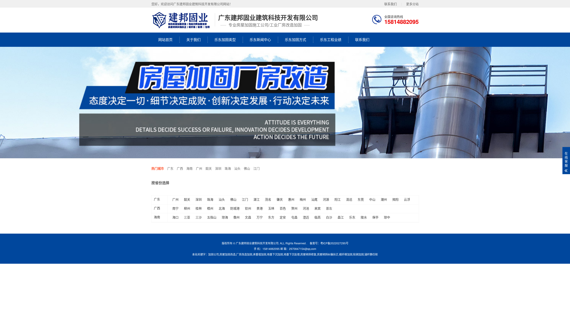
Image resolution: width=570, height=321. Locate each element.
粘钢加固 (358, 254)
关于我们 (193, 39)
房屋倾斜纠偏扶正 (327, 254)
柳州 (187, 208)
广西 (180, 168)
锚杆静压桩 (371, 254)
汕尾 (314, 199)
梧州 (210, 208)
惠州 (291, 199)
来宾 (317, 208)
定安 (283, 217)
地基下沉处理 (292, 254)
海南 (189, 168)
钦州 (248, 208)
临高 (317, 217)
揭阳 (395, 199)
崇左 (329, 208)
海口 (175, 217)
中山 (372, 199)
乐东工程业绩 (330, 39)
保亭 (375, 217)
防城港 (235, 208)
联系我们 (390, 4)
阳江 (337, 199)
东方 (271, 217)
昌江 (341, 217)
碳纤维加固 (345, 254)
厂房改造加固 (244, 254)
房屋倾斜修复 (308, 254)
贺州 (294, 208)
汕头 (237, 168)
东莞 (361, 199)
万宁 (259, 217)
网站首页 (165, 39)
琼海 (225, 217)
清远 (349, 199)
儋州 (236, 217)
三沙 (198, 217)
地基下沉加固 (275, 254)
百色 (283, 208)
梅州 (303, 199)
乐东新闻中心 (260, 39)
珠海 (228, 168)
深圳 (218, 168)
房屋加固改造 (228, 254)
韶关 (209, 168)
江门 (256, 168)
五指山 (211, 217)
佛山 (247, 168)
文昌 (248, 217)
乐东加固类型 (225, 39)
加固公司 (213, 254)
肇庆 (280, 199)
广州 (199, 168)
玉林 (271, 208)
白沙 (329, 217)
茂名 (268, 199)
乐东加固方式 (295, 39)
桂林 (198, 208)
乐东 (352, 217)
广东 (170, 168)
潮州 (384, 199)
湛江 (256, 199)
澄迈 (306, 217)
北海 (222, 208)
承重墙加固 (259, 254)
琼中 (387, 217)
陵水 (364, 217)
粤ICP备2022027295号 (334, 243)
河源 (326, 199)
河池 (306, 208)
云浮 (407, 199)
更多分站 (412, 4)
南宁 (175, 208)
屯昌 (294, 217)
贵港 (259, 208)
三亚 (187, 217)
